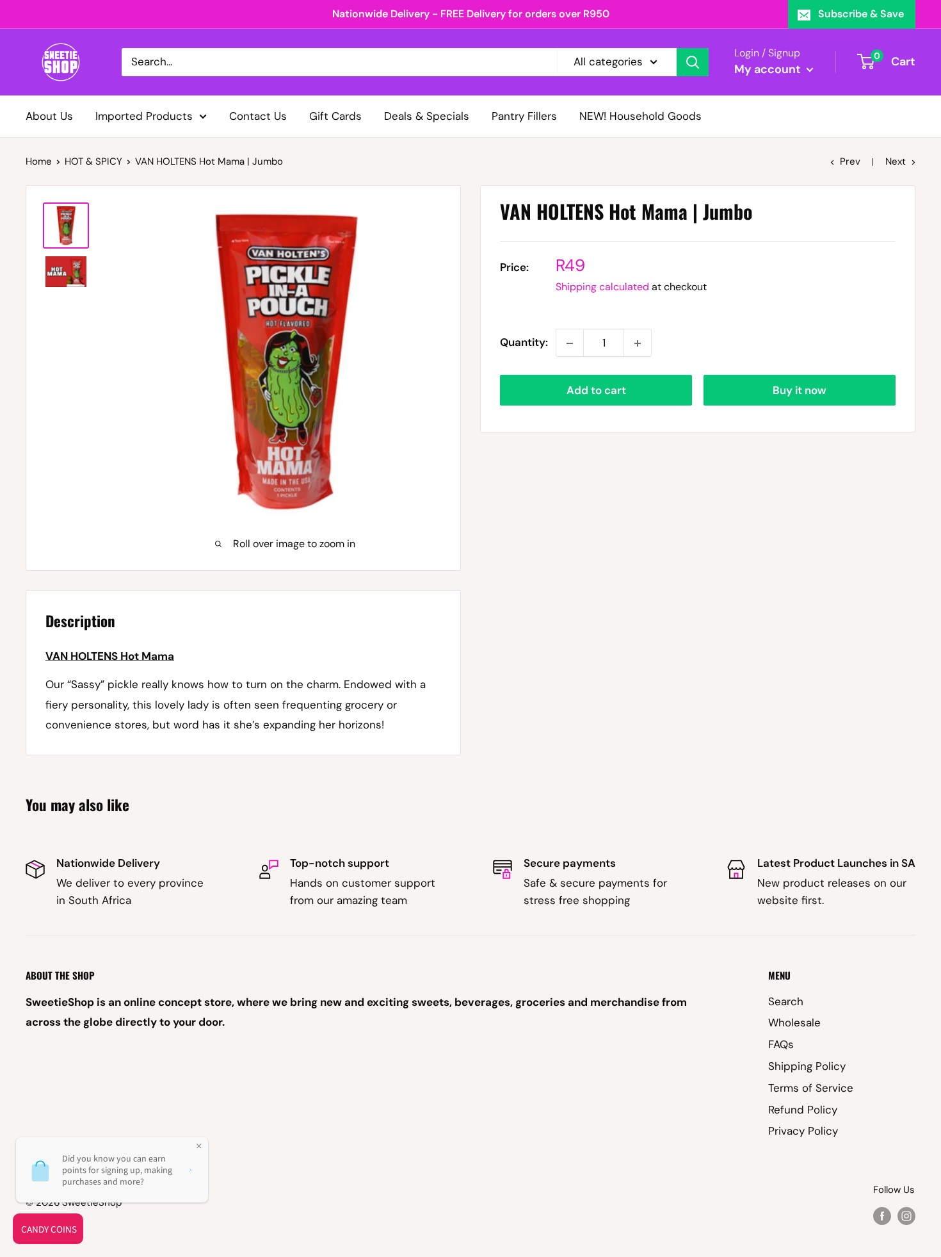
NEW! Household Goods (640, 115)
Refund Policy (802, 1110)
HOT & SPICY (93, 161)
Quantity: (524, 343)
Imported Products (144, 115)
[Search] (693, 62)
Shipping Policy (807, 1066)
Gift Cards (335, 115)
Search (785, 1001)
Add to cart (596, 391)
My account (768, 69)
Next (895, 161)
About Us (49, 115)
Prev (850, 161)
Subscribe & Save (861, 14)
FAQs (781, 1044)
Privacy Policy (803, 1131)
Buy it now (799, 391)
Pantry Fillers (524, 115)
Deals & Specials (426, 115)
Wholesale (794, 1022)
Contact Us (258, 115)
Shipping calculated (602, 287)
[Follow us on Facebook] (882, 1215)
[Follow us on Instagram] (906, 1215)
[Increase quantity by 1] (637, 343)
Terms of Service (810, 1088)
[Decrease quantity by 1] (569, 343)
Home (39, 161)
